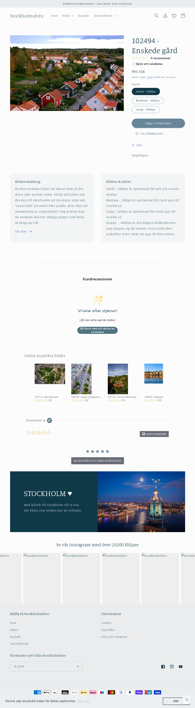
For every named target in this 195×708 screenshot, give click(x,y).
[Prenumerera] (77, 666)
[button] (68, 15)
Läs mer (21, 231)
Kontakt (15, 636)
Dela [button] (139, 145)
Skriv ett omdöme (149, 64)
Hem (13, 622)
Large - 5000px (146, 109)
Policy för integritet (114, 636)
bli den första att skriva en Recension (97, 460)
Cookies (106, 622)
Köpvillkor (108, 629)
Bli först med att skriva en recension (97, 330)
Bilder (14, 629)
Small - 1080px (146, 91)
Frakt (150, 77)
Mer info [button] (84, 701)
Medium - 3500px (148, 100)
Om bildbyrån (19, 643)
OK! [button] (176, 701)
